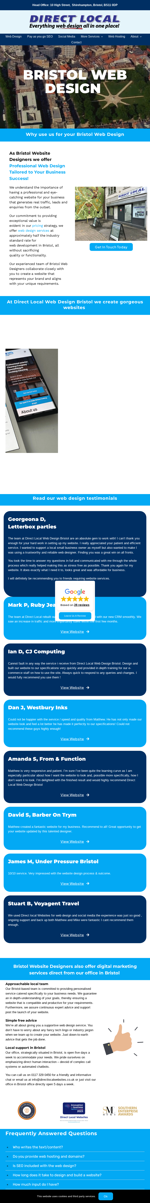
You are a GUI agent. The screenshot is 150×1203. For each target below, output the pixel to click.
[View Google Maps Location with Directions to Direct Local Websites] (75, 5)
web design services (33, 230)
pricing (37, 225)
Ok (106, 1196)
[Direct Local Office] (111, 188)
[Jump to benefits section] (75, 135)
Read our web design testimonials (75, 570)
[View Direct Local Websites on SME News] (123, 1184)
